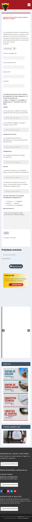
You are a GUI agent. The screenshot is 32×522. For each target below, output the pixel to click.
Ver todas (16, 302)
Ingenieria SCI (20, 516)
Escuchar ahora (17, 284)
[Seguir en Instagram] (8, 491)
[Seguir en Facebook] (1, 491)
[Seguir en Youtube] (15, 491)
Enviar (6, 233)
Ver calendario (6, 258)
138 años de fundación (23, 518)
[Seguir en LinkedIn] (11, 491)
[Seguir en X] (4, 491)
